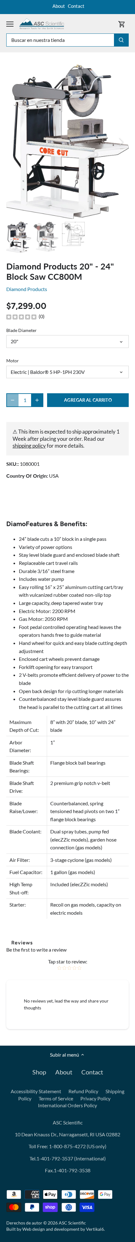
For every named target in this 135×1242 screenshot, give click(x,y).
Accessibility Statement (36, 1091)
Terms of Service (56, 1098)
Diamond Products (26, 289)
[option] (67, 141)
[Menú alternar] (10, 24)
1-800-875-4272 (67, 1146)
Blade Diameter (21, 330)
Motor (12, 360)
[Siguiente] (121, 141)
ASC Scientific (72, 1222)
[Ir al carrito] (122, 24)
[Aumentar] (37, 400)
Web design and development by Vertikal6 (63, 1229)
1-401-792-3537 (54, 1158)
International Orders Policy (67, 1105)
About (58, 6)
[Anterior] (14, 141)
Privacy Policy (95, 1098)
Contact (76, 6)
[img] (21, 317)
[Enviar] (121, 40)
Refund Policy (83, 1091)
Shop (39, 1072)
